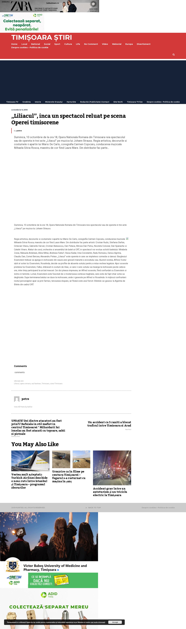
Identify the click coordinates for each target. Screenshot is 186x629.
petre (19, 131)
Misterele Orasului (53, 102)
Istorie (38, 102)
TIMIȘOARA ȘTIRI (41, 37)
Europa (129, 44)
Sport (57, 44)
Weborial (116, 44)
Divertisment (143, 44)
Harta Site (71, 102)
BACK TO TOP (94, 508)
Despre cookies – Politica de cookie (29, 47)
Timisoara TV (12, 102)
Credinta (26, 102)
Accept (115, 622)
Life (78, 44)
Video (105, 44)
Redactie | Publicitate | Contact (94, 102)
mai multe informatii (98, 622)
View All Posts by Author (23, 407)
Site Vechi (118, 102)
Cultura (68, 44)
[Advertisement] (93, 79)
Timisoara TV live (135, 102)
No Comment (91, 44)
